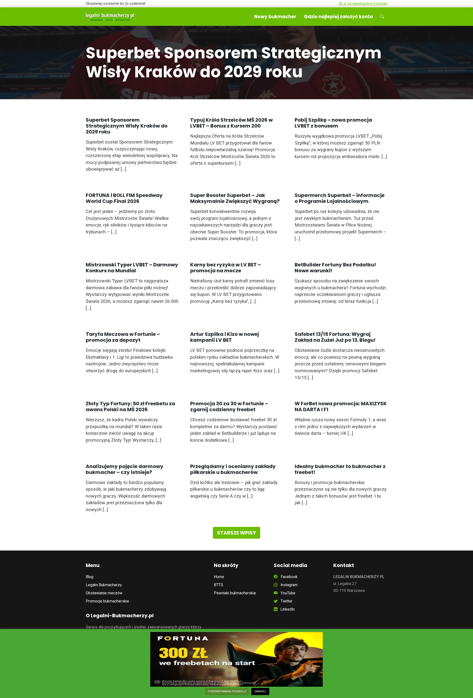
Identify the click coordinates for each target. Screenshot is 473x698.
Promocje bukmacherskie (107, 601)
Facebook (288, 576)
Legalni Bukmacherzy (104, 585)
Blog (89, 576)
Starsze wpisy (236, 532)
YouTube (286, 593)
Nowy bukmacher (275, 17)
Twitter (285, 601)
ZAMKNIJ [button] (260, 691)
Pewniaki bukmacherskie (235, 593)
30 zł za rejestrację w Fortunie (362, 3)
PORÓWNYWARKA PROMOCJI (227, 691)
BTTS (218, 585)
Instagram (288, 585)
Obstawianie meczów (104, 593)
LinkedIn (286, 609)
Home (219, 576)
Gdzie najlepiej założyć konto (338, 17)
